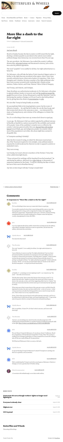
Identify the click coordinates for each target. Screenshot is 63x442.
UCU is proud (8, 412)
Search (57, 13)
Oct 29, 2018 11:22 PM (39, 370)
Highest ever (7, 407)
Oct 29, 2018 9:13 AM (28, 235)
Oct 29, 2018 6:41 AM (51, 222)
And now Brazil (12, 50)
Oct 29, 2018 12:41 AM (51, 203)
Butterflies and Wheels (14, 426)
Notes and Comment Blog (27, 41)
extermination (33, 99)
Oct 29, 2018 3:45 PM (51, 347)
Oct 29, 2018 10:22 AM (51, 245)
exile (42, 99)
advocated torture (22, 63)
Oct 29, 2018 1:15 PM (51, 316)
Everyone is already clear (12, 402)
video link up (37, 160)
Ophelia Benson (15, 41)
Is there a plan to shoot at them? (13, 187)
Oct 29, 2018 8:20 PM (51, 358)
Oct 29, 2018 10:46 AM (51, 305)
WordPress (57, 438)
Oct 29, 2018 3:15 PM (51, 329)
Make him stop (54, 187)
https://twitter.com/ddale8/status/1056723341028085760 (34, 323)
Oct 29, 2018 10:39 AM (51, 269)
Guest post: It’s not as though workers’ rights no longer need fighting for (25, 396)
